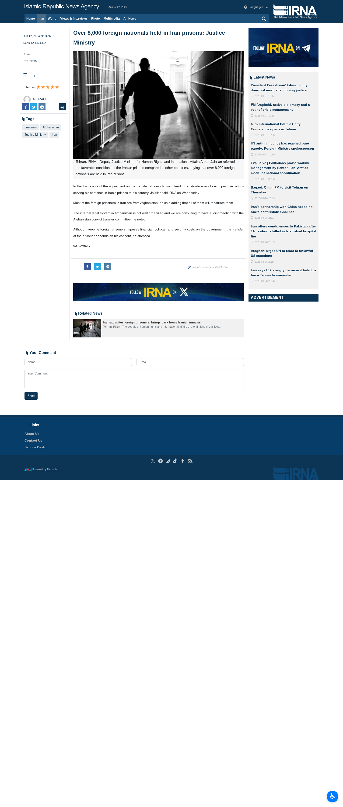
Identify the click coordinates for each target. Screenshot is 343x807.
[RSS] (190, 460)
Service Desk (34, 447)
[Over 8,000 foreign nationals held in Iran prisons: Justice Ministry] (158, 105)
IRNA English (61, 7)
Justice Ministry (35, 134)
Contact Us (33, 440)
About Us (31, 434)
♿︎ (332, 796)
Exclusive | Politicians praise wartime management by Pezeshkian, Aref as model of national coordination (280, 168)
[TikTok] (175, 460)
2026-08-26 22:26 (265, 281)
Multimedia (112, 18)
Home (30, 18)
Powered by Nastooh (45, 469)
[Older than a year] (87, 328)
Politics (33, 60)
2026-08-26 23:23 (265, 217)
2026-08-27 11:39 (264, 115)
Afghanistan (51, 127)
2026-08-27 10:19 (265, 154)
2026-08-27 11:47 (264, 96)
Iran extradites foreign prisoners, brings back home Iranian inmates (152, 322)
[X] (153, 460)
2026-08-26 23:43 (265, 198)
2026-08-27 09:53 (265, 179)
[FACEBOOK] (182, 460)
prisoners (30, 127)
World (52, 18)
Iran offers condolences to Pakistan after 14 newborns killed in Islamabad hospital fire (283, 231)
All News (129, 18)
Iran (41, 18)
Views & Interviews (74, 18)
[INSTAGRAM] (168, 460)
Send (31, 396)
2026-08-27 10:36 (265, 135)
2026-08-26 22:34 (265, 261)
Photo (95, 18)
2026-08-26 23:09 (265, 242)
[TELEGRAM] (160, 460)
